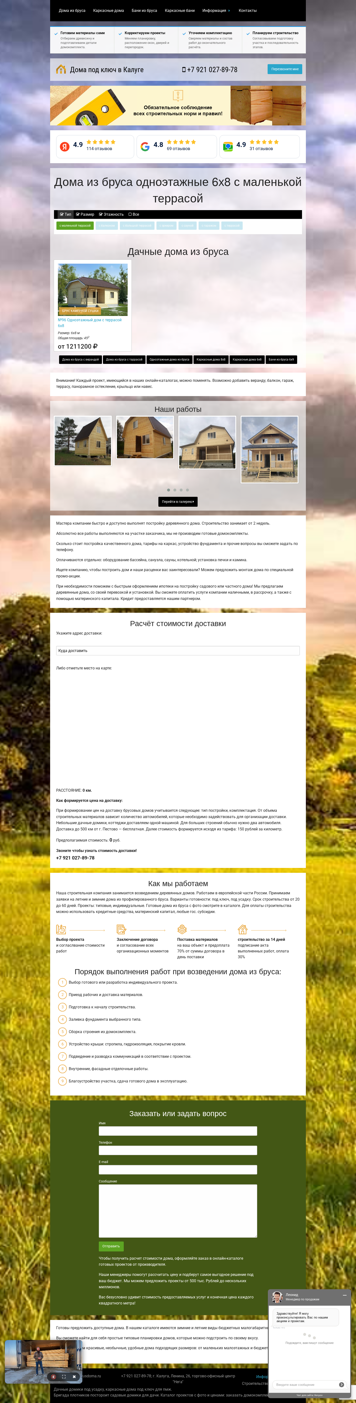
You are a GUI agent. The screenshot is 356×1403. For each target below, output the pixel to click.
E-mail (103, 1162)
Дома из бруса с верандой (80, 359)
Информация (214, 10)
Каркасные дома (108, 10)
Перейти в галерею (177, 502)
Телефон (105, 1142)
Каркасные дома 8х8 (211, 359)
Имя (102, 1123)
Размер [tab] (87, 214)
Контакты (248, 10)
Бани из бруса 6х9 (281, 359)
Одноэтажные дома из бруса (169, 359)
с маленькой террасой (75, 225)
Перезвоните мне (285, 69)
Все (135, 214)
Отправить (111, 1246)
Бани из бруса (144, 10)
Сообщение (108, 1181)
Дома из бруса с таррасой (124, 359)
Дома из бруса (72, 10)
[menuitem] (72, 10)
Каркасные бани (180, 10)
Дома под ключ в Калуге (106, 69)
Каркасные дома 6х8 (247, 359)
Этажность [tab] (113, 214)
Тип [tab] (67, 214)
